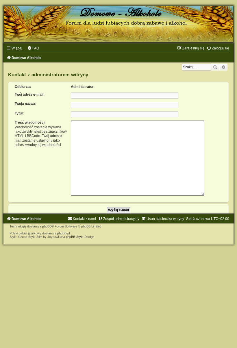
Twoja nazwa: (25, 104)
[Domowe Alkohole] (118, 24)
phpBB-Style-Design (80, 236)
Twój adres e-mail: (30, 94)
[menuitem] (33, 48)
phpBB (46, 226)
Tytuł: (19, 113)
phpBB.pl (63, 233)
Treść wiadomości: (30, 123)
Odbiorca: (23, 87)
